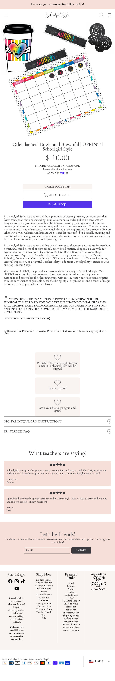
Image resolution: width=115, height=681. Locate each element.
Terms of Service (71, 624)
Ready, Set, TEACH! (43, 599)
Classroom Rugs (44, 609)
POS (25, 659)
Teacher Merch (44, 612)
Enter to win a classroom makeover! (71, 606)
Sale (44, 618)
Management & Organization (44, 605)
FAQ (71, 597)
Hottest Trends (43, 579)
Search (71, 583)
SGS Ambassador (71, 600)
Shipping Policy (71, 615)
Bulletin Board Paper (43, 590)
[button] (5, 15)
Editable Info (71, 594)
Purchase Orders (71, 612)
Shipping (41, 166)
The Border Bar (44, 582)
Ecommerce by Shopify (40, 659)
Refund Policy (71, 618)
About (71, 589)
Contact (71, 586)
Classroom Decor (44, 585)
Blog (43, 615)
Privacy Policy (71, 621)
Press (71, 592)
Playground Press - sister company (71, 629)
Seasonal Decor (44, 594)
